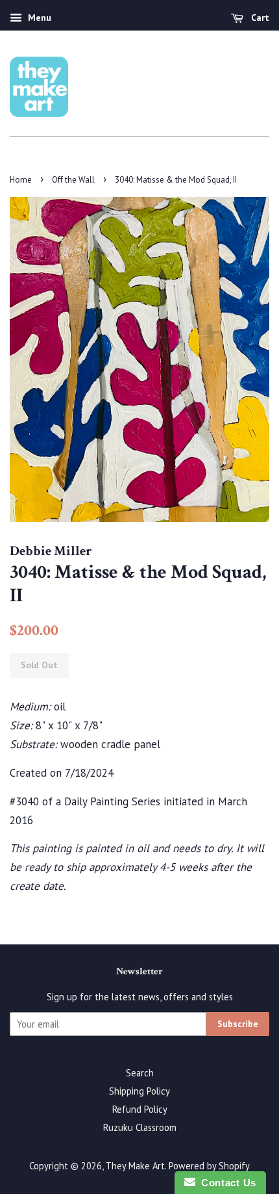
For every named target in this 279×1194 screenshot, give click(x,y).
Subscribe (237, 1024)
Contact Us (225, 1182)
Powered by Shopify (209, 1166)
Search (140, 1073)
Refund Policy (139, 1109)
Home (21, 179)
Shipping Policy (139, 1091)
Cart (259, 17)
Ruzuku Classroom (139, 1127)
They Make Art (135, 1166)
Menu (38, 17)
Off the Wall (73, 179)
